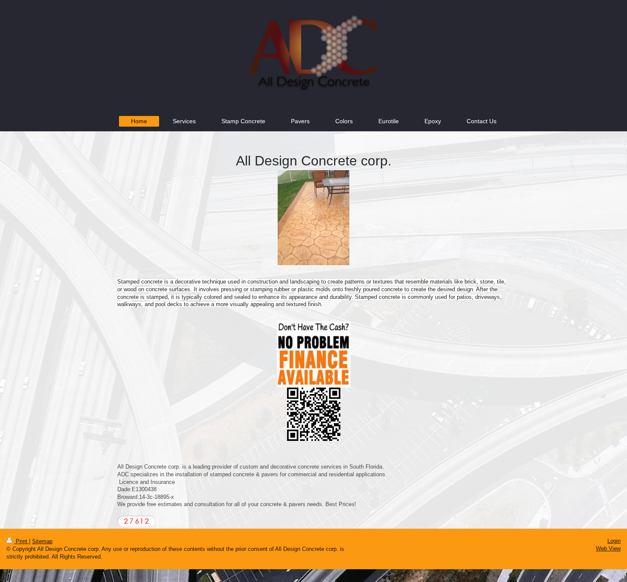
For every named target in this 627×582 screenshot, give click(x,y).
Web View (608, 548)
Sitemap (42, 541)
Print (21, 541)
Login (614, 541)
